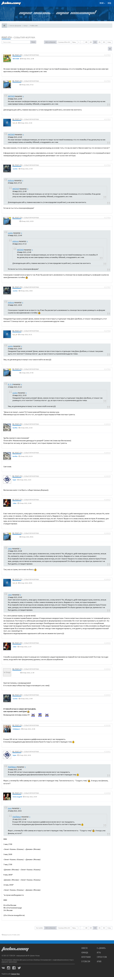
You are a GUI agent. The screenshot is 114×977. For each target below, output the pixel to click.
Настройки (39, 928)
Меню (102, 3)
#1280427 (107, 500)
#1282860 (107, 793)
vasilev (15, 169)
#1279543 (107, 55)
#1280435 (107, 533)
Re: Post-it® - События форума (25, 55)
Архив (99, 962)
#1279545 (107, 81)
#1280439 (107, 579)
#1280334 (107, 424)
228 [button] (86, 42)
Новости (84, 948)
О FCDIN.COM (85, 962)
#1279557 (107, 287)
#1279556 (107, 218)
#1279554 (107, 165)
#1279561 (107, 369)
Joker (14, 503)
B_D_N (15, 123)
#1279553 (107, 119)
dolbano (15, 85)
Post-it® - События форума (18, 37)
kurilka (15, 428)
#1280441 (107, 643)
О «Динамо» (101, 948)
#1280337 (107, 453)
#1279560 (107, 331)
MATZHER (16, 59)
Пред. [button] (74, 42)
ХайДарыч (16, 729)
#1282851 (107, 752)
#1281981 (107, 725)
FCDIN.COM (11, 3)
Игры (99, 953)
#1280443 (107, 695)
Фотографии (86, 957)
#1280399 (107, 476)
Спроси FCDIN (102, 957)
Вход (109, 3)
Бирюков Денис (15, 974)
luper (14, 480)
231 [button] (100, 42)
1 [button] (78, 42)
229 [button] (91, 42)
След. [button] (109, 42)
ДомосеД (16, 673)
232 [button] (104, 42)
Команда (84, 953)
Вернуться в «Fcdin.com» (11, 935)
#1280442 (107, 669)
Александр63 (17, 797)
